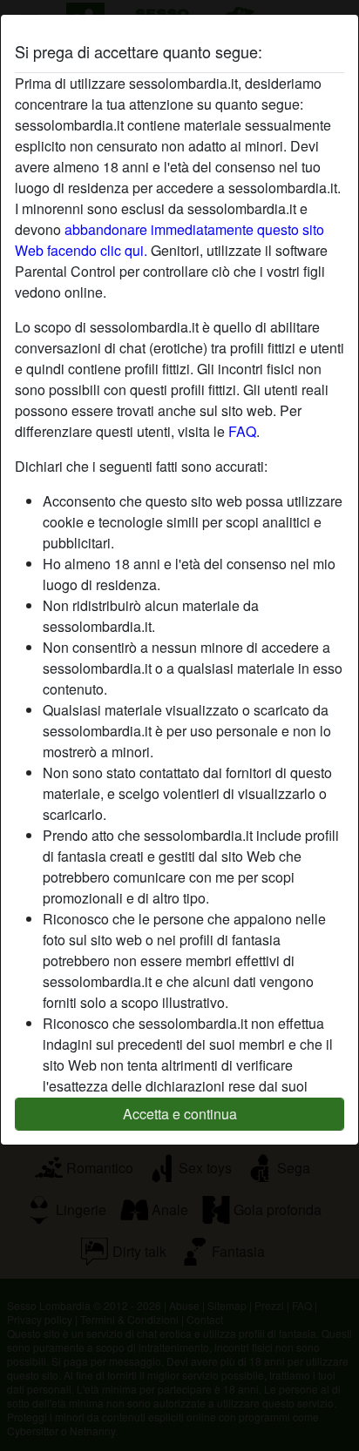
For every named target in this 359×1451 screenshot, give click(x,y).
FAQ (242, 431)
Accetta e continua (180, 1114)
